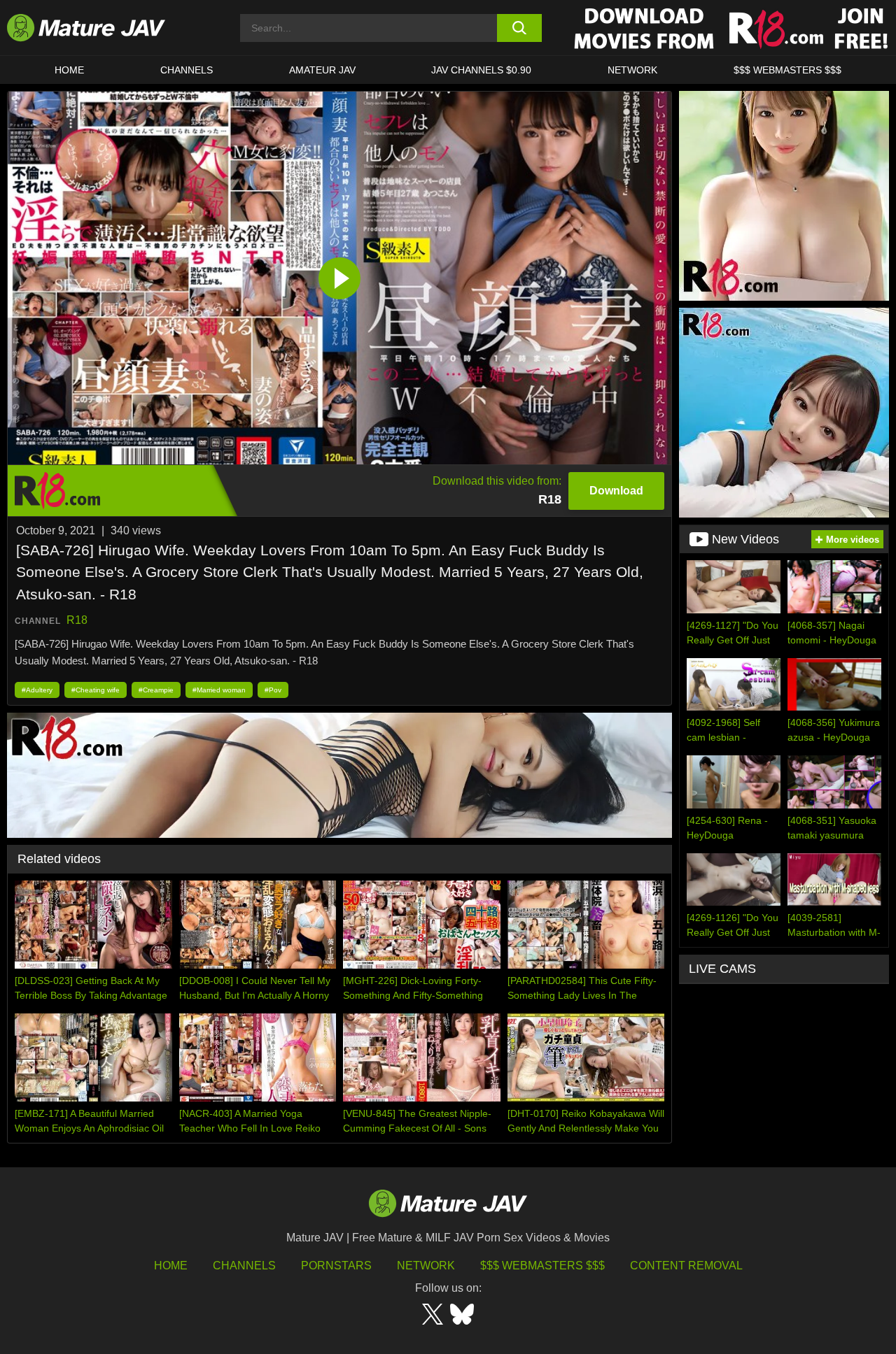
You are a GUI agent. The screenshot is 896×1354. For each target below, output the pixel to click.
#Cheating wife (95, 690)
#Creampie (156, 690)
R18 (77, 620)
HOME (69, 70)
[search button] (519, 28)
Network (632, 70)
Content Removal (686, 1265)
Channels (244, 1265)
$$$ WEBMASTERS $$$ (787, 70)
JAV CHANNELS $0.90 (481, 70)
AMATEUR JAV (322, 70)
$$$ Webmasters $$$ (542, 1265)
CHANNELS (186, 70)
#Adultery (37, 690)
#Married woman (219, 690)
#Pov (273, 690)
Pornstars (336, 1265)
